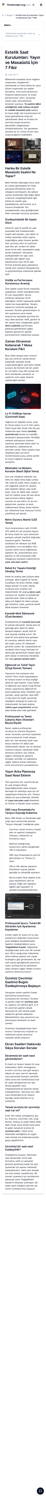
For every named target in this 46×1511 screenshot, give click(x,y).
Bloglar (10, 15)
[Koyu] (33, 5)
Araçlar (27, 5)
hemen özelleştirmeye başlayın (20, 1188)
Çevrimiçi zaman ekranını (21, 829)
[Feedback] (40, 1491)
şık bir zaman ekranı (23, 131)
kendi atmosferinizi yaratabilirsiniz (21, 765)
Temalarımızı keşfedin (23, 1031)
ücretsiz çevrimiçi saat (16, 1070)
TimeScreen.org (16, 4)
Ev (3, 15)
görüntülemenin (12, 335)
